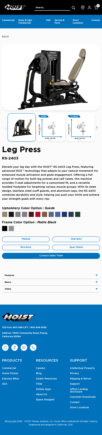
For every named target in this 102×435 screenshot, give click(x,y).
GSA (48, 20)
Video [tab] (8, 289)
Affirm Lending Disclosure (79, 390)
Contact (96, 20)
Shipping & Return (80, 379)
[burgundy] (31, 214)
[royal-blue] (64, 214)
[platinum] (11, 228)
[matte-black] (4, 228)
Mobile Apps (43, 389)
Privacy (74, 373)
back (5, 37)
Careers (40, 368)
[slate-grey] (24, 214)
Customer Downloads (83, 397)
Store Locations (78, 21)
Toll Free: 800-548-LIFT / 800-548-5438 (24, 327)
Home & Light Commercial (25, 21)
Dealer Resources (46, 379)
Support (75, 384)
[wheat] (44, 214)
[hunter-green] (77, 214)
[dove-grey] (18, 214)
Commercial (8, 20)
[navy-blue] (71, 214)
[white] (18, 228)
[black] (11, 214)
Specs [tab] (8, 282)
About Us (41, 394)
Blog (39, 373)
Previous (5, 127)
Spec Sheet (76, 247)
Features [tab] (9, 275)
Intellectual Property (82, 368)
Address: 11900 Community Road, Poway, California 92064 (25, 335)
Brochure (25, 247)
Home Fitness (10, 373)
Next (96, 127)
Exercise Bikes (10, 379)
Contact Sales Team (51, 255)
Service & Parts (59, 21)
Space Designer (45, 399)
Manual (26, 239)
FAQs (39, 384)
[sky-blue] (57, 214)
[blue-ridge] (51, 214)
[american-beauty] (38, 214)
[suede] (4, 214)
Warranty (76, 239)
